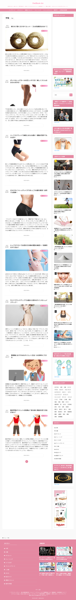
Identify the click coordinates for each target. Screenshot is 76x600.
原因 (63, 402)
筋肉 (70, 409)
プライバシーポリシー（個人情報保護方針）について (22, 592)
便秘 (56, 402)
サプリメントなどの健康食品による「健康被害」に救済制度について (50, 592)
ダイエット (65, 394)
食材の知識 (58, 458)
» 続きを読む (57, 87)
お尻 (61, 387)
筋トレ (65, 409)
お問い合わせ (54, 594)
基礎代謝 (56, 404)
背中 (65, 411)
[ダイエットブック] (38, 3)
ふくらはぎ (58, 440)
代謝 (70, 399)
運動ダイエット (59, 455)
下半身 (60, 399)
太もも (64, 404)
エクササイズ (57, 392)
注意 (63, 407)
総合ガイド (58, 452)
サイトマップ (62, 594)
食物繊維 (60, 416)
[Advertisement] (63, 41)
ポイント (64, 397)
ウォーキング (68, 389)
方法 (59, 407)
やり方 (56, 389)
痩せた (56, 409)
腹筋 (56, 414)
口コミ (67, 402)
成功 (56, 407)
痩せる (60, 409)
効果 (59, 402)
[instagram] (39, 589)
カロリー (64, 392)
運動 (68, 414)
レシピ (56, 399)
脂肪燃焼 (70, 411)
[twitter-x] (38, 589)
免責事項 (48, 594)
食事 (56, 416)
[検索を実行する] (70, 94)
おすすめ (56, 387)
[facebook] (36, 589)
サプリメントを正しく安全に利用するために (21, 594)
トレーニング (57, 397)
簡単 (56, 411)
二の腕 (65, 399)
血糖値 (59, 414)
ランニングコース (60, 443)
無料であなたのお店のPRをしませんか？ (38, 595)
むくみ (69, 387)
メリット (70, 397)
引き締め (70, 404)
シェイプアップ (58, 394)
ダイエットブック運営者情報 (38, 594)
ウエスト (61, 389)
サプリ (69, 392)
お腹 (65, 387)
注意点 (67, 407)
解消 (64, 414)
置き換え (60, 411)
